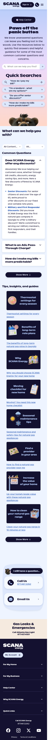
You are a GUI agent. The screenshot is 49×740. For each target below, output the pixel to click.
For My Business (11, 676)
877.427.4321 (24, 634)
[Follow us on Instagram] (18, 730)
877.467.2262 (24, 584)
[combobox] (23, 66)
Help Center (9, 688)
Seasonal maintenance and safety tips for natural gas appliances (21, 435)
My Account (13, 655)
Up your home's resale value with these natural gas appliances (21, 497)
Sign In (25, 5)
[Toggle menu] (42, 5)
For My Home (10, 664)
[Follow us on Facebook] (8, 730)
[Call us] (37, 5)
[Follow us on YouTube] (39, 730)
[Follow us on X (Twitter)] (29, 730)
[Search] (42, 66)
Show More (22, 275)
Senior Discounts (17, 191)
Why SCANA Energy (13, 699)
